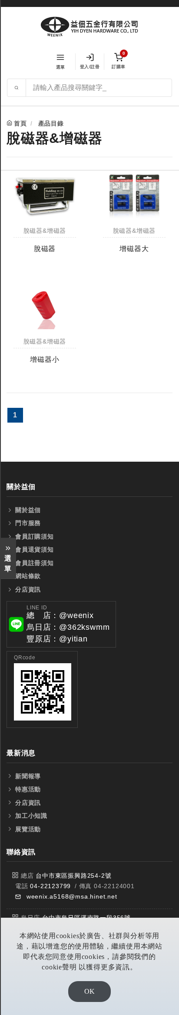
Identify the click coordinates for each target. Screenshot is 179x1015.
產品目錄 (51, 123)
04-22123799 (50, 886)
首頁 (20, 123)
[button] (61, 624)
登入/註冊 (90, 66)
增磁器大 (134, 248)
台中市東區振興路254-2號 (73, 875)
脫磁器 (45, 248)
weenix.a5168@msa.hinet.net (72, 896)
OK (89, 991)
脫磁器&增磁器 (44, 231)
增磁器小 (44, 359)
